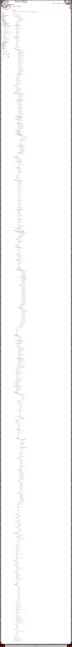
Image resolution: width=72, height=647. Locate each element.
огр (18, 198)
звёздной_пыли (22, 463)
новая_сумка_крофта (20, 62)
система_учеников (22, 235)
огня (22, 442)
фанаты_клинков (24, 283)
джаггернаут (19, 192)
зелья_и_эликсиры (20, 57)
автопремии (17, 86)
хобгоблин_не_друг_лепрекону (22, 73)
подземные (19, 526)
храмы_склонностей (20, 112)
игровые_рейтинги (18, 383)
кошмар (19, 216)
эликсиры (19, 520)
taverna (19, 600)
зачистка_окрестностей (21, 56)
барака (20, 451)
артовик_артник (18, 567)
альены (17, 78)
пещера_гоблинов (20, 172)
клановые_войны (18, 580)
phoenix (17, 627)
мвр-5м (19, 217)
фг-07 (18, 224)
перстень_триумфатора (23, 418)
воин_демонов (19, 186)
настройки (19, 242)
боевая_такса (19, 336)
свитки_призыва (20, 530)
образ (18, 243)
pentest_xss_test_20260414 (6, 54)
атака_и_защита (18, 327)
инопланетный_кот (20, 339)
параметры (19, 267)
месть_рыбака (19, 61)
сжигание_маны (24, 300)
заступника (21, 473)
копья (20, 412)
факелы (19, 542)
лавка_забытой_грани (22, 148)
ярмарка (17, 381)
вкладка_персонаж (20, 255)
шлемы (19, 428)
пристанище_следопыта (21, 107)
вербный (21, 493)
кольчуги (23, 397)
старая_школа (23, 282)
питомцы (4, 34)
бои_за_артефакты (18, 21)
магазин (17, 574)
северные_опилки (20, 108)
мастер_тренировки (18, 575)
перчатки (23, 399)
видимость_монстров (20, 534)
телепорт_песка (20, 109)
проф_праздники (18, 83)
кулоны (22, 398)
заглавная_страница (6, 29)
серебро (17, 44)
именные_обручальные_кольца (22, 341)
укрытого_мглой (22, 479)
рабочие (17, 377)
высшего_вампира (22, 471)
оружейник (17, 551)
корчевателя (21, 453)
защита (19, 262)
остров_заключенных (18, 606)
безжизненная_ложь (20, 50)
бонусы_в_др (17, 369)
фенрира (21, 455)
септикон (17, 33)
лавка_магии (21, 149)
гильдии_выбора (22, 304)
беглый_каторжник (20, 181)
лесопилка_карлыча (20, 128)
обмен (16, 331)
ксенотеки (17, 40)
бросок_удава (23, 287)
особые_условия (18, 372)
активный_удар (23, 286)
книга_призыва (20, 535)
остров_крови (17, 32)
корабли (19, 165)
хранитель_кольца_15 (20, 225)
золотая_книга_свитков (21, 350)
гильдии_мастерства (22, 305)
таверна (21, 142)
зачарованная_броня (24, 290)
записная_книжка (20, 237)
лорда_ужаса (21, 496)
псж (16, 333)
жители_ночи (23, 272)
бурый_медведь (20, 183)
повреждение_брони (24, 294)
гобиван (19, 190)
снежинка (17, 45)
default (18, 587)
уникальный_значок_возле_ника (22, 366)
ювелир (17, 560)
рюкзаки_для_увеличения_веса (22, 354)
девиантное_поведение (21, 54)
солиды (17, 46)
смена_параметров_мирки (6, 39)
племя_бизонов (23, 275)
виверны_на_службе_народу (21, 52)
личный (19, 344)
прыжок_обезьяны (24, 298)
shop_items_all (18, 582)
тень (18, 223)
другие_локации (20, 120)
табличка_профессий (5, 51)
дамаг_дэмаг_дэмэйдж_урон (19, 568)
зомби (18, 193)
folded (16, 624)
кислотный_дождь (24, 313)
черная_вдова (19, 208)
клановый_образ (20, 361)
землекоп (17, 546)
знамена (21, 410)
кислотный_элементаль (21, 194)
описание (17, 332)
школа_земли (21, 325)
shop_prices (17, 583)
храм (20, 143)
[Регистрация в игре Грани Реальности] (24, 2)
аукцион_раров (18, 601)
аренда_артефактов (20, 346)
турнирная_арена (20, 110)
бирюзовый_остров (20, 94)
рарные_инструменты (20, 353)
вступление (17, 87)
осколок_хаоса (18, 41)
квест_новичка (18, 81)
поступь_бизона (24, 296)
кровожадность (18, 29)
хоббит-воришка (20, 72)
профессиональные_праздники (20, 553)
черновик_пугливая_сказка (19, 617)
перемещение (19, 75)
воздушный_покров (24, 309)
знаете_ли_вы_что (18, 603)
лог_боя (19, 258)
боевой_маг (19, 212)
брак (16, 328)
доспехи (23, 395)
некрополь (19, 159)
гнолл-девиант (19, 189)
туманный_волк (20, 204)
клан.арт (19, 352)
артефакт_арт (17, 566)
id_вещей (17, 625)
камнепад (23, 312)
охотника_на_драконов (22, 476)
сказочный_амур (18, 389)
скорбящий (19, 221)
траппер (17, 557)
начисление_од (20, 17)
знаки (16, 27)
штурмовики (23, 284)
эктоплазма (19, 356)
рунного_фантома (22, 500)
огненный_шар (23, 315)
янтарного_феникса (22, 456)
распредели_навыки (20, 69)
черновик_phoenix (18, 621)
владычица (19, 214)
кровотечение (23, 291)
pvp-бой (17, 35)
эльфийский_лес (20, 160)
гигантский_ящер (20, 188)
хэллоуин (17, 391)
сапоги (18, 427)
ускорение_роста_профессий (19, 558)
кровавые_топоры (24, 279)
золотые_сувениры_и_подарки (7, 31)
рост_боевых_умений (20, 19)
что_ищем (4, 52)
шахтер (17, 559)
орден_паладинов (24, 274)
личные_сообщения (20, 238)
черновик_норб (18, 615)
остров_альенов (18, 155)
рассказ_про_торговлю (21, 70)
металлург (17, 549)
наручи (20, 405)
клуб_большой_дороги (24, 278)
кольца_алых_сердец (20, 342)
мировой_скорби (22, 465)
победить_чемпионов (20, 64)
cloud (16, 623)
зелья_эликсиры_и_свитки (21, 349)
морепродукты (19, 524)
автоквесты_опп (18, 77)
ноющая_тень (19, 197)
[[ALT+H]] (5, 5)
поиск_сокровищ (20, 66)
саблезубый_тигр (20, 200)
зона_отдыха (21, 147)
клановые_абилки (18, 90)
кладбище (19, 102)
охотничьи (19, 525)
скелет (19, 202)
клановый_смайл (20, 362)
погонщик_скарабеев (20, 219)
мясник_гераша (20, 196)
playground (17, 628)
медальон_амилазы (20, 60)
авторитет (17, 38)
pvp (16, 571)
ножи (18, 434)
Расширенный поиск (7, 57)
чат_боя (19, 246)
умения (19, 268)
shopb (18, 598)
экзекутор (19, 227)
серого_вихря (21, 501)
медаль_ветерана (18, 82)
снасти (19, 436)
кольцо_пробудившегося (19, 28)
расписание (17, 576)
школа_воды (21, 323)
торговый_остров (20, 98)
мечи (18, 510)
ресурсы (19, 173)
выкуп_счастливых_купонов (21, 348)
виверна (19, 185)
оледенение (23, 316)
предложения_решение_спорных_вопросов (21, 609)
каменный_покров (24, 311)
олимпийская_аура (18, 550)
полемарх (17, 608)
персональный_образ (6, 33)
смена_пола (19, 364)
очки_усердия (17, 42)
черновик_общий (18, 616)
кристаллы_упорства (18, 39)
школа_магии (21, 144)
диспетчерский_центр (20, 124)
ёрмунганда (21, 457)
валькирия (19, 213)
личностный (17, 562)
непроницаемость (24, 292)
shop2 (18, 594)
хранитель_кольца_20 (20, 226)
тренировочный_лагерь (19, 578)
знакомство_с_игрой (18, 604)
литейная (19, 103)
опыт (18, 265)
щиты (20, 415)
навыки (19, 264)
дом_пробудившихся (22, 139)
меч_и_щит (23, 280)
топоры (20, 414)
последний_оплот (20, 106)
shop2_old (19, 595)
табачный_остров (20, 97)
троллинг (17, 570)
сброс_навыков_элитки (6, 37)
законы (17, 602)
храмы (18, 122)
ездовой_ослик (20, 337)
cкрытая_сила (23, 303)
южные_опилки (20, 115)
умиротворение (23, 321)
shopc (18, 599)
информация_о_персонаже (21, 257)
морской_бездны (22, 497)
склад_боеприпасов (18, 390)
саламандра (19, 201)
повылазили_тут (20, 65)
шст (16, 23)
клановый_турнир (18, 91)
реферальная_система (22, 234)
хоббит (19, 205)
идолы (18, 163)
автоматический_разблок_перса (7, 26)
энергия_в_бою (20, 20)
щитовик (19, 253)
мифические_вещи (18, 31)
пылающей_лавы (22, 477)
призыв (20, 489)
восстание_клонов (20, 53)
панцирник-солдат (20, 229)
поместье (19, 105)
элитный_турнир (18, 24)
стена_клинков (23, 301)
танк (18, 251)
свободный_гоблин (20, 220)
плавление (23, 320)
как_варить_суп (20, 58)
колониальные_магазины (21, 164)
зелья (18, 518)
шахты (18, 114)
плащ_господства (22, 419)
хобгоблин (19, 206)
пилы (18, 435)
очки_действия (20, 266)
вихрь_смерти (23, 288)
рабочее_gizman (18, 612)
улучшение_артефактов (6, 40)
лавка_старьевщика (22, 150)
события (17, 34)
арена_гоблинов (18, 79)
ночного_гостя (21, 475)
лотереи (17, 177)
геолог (17, 543)
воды (22, 440)
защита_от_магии (5, 30)
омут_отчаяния (23, 317)
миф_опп (19, 504)
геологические (19, 522)
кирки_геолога (19, 432)
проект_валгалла (24, 276)
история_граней (18, 605)
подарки (19, 586)
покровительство (24, 295)
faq (16, 631)
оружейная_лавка (22, 151)
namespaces (17, 632)
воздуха (23, 445)
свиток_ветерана (20, 531)
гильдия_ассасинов (24, 271)
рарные (19, 529)
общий (17, 564)
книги (20, 411)
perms (18, 591)
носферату (19, 218)
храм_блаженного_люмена (21, 99)
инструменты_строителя (21, 430)
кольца (20, 401)
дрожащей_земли (22, 472)
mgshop (19, 590)
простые (19, 516)
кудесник (17, 547)
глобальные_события (18, 175)
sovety (17, 633)
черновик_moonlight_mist (19, 619)
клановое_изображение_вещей (22, 360)
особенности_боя (20, 171)
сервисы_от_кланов (18, 613)
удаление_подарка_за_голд (21, 365)
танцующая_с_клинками (21, 222)
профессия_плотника (20, 68)
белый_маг (21, 459)
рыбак (16, 554)
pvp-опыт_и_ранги (18, 36)
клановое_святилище (18, 89)
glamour (19, 357)
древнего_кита (21, 452)
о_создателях (17, 607)
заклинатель (17, 545)
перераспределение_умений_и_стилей (21, 373)
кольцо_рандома (18, 176)
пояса (20, 407)
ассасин (19, 210)
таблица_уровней (20, 250)
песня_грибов (23, 319)
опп (18, 505)
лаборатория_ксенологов (21, 127)
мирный (17, 563)
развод (17, 334)
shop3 (18, 596)
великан (19, 184)
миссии (19, 169)
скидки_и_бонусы (5, 38)
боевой (17, 561)
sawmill (19, 592)
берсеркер (21, 460)
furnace (19, 588)
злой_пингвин (19, 338)
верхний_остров (20, 95)
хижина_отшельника (20, 111)
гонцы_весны (17, 386)
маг (18, 249)
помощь (4, 50)
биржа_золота (17, 368)
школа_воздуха (22, 324)
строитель (17, 555)
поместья (4, 35)
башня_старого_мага (22, 138)
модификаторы (20, 263)
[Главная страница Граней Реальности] (18, 1)
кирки (18, 431)
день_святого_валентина (19, 387)
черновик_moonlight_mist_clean (20, 620)
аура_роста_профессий (6, 27)
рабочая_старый (18, 611)
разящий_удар (23, 299)
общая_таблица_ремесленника (22, 539)
